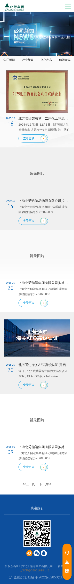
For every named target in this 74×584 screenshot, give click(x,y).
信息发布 (46, 59)
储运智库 (65, 59)
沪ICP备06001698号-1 (35, 570)
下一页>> (45, 484)
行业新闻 (28, 59)
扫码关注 (67, 571)
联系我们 (67, 561)
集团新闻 (9, 59)
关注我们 (37, 508)
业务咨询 (67, 552)
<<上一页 (28, 484)
